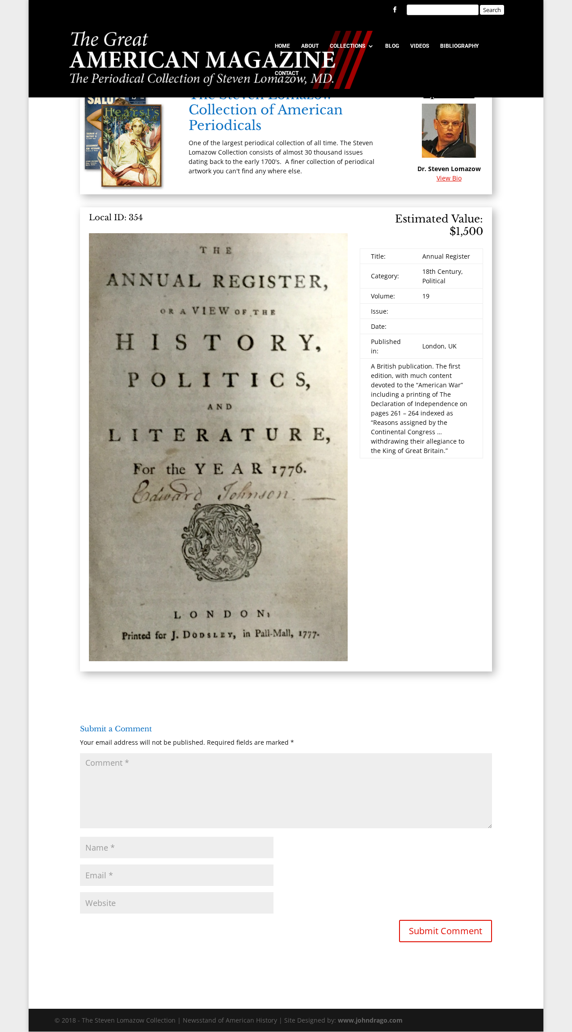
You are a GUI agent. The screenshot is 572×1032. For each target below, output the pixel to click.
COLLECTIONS (347, 46)
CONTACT (287, 73)
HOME (282, 46)
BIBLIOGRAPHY (459, 46)
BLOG (392, 46)
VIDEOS (419, 46)
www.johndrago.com (370, 1020)
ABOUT (310, 46)
